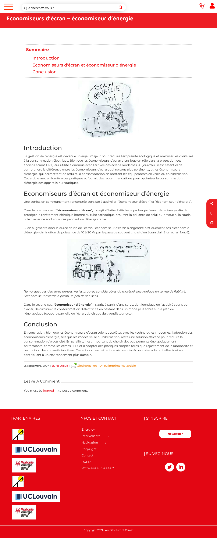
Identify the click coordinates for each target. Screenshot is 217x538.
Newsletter (175, 433)
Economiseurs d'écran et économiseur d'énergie (84, 65)
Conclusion (44, 71)
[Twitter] (169, 467)
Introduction (46, 58)
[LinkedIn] (180, 467)
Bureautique (60, 365)
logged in (50, 390)
